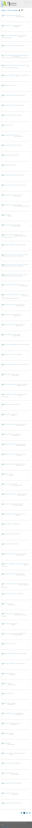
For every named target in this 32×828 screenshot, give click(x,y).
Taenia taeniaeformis (18, 136)
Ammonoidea (16, 26)
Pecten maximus (15, 435)
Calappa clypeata (14, 794)
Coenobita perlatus (17, 783)
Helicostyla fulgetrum (19, 175)
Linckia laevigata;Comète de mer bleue (21, 206)
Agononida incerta (17, 803)
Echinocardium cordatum (18, 505)
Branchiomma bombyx (20, 95)
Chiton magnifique (11, 703)
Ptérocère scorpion (18, 314)
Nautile (9, 743)
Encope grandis (15, 543)
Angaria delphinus (17, 523)
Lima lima (13, 415)
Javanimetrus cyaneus (19, 305)
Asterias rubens (19, 455)
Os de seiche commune (15, 723)
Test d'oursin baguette (20, 444)
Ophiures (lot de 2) (20, 573)
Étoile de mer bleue (18, 204)
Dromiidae (13, 624)
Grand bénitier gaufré (19, 713)
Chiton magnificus (11, 704)
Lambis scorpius (17, 315)
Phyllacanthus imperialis (21, 445)
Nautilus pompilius (11, 744)
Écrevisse (10, 603)
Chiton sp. (11, 693)
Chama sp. (11, 754)
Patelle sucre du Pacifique (22, 384)
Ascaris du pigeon (16, 224)
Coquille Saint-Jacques (17, 434)
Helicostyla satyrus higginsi (23, 344)
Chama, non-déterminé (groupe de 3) (17, 753)
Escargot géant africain (20, 513)
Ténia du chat (17, 135)
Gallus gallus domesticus (7, 37)
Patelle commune (16, 374)
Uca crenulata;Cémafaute (17, 634)
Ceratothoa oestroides (20, 663)
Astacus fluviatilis (11, 604)
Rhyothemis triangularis (21, 244)
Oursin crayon (14, 484)
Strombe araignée (16, 334)
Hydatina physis (15, 155)
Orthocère (11, 733)
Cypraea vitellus (5, 396)
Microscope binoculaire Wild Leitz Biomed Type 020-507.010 (15, 57)
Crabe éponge (14, 623)
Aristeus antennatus (15, 774)
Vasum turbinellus (17, 763)
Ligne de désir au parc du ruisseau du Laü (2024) (12, 266)
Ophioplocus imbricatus (20, 574)
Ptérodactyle (18, 15)
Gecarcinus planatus (18, 593)
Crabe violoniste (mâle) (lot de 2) (19, 633)
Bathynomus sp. (13, 674)
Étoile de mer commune (21, 454)
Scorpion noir (13, 643)
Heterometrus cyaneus (20, 304)
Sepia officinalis (13, 724)
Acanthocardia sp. (17, 404)
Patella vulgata (16, 375)
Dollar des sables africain (21, 553)
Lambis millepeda (18, 325)
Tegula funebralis (16, 533)
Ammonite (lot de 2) (18, 25)
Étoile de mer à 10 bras (20, 464)
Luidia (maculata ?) (19, 465)
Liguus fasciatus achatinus (22, 364)
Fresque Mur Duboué (19, 45)
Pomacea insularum (18, 354)
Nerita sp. (11, 125)
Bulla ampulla (13, 165)
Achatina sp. (17, 515)
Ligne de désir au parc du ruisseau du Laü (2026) (12, 256)
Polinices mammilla (17, 115)
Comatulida (11, 475)
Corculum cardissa (19, 425)
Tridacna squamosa (18, 714)
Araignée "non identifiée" (21, 653)
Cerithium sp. (13, 85)
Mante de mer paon (18, 613)
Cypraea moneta (17, 196)
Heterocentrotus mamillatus (16, 485)
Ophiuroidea (4, 566)
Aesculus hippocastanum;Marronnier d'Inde (10, 298)
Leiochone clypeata (17, 145)
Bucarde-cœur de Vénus (21, 424)
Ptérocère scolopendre (20, 324)
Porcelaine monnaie (18, 194)
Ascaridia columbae (16, 226)
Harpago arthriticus (16, 335)
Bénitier (9, 214)
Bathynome (12, 673)
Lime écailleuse (14, 414)
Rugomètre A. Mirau (18, 234)
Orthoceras (11, 734)
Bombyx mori (4, 587)
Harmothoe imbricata (19, 105)
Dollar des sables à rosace (22, 494)
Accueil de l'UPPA (5, 826)
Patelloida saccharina (21, 385)
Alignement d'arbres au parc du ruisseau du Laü (12, 276)
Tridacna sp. (10, 216)
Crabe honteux (14, 793)
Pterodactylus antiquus (20, 16)
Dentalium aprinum (12, 684)
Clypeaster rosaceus (21, 495)
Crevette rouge (14, 773)
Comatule (11, 474)
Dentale (9, 683)
